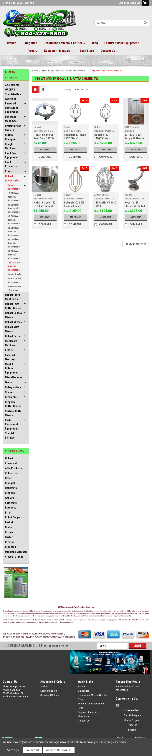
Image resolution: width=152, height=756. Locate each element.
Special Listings (9, 435)
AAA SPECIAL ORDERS (13, 87)
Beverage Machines (10, 119)
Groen (8, 478)
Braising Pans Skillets (13, 128)
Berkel (9, 522)
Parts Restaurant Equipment (11, 424)
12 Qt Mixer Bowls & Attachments (14, 197)
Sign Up (135, 2)
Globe (8, 527)
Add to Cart (45, 149)
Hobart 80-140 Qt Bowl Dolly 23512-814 (44, 138)
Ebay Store (87, 51)
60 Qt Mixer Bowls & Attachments (14, 243)
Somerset (11, 502)
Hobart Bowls (14, 274)
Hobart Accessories (12, 178)
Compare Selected (135, 244)
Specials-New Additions (13, 96)
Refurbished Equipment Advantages (127, 688)
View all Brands (14, 556)
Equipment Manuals (57, 51)
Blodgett (10, 483)
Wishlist (44, 686)
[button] (76, 615)
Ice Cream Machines (11, 343)
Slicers (9, 392)
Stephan (10, 493)
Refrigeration (13, 387)
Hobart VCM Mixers (12, 329)
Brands (11, 43)
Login (122, 2)
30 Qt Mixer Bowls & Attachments (14, 220)
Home (35, 71)
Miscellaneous (13, 377)
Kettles (9, 350)
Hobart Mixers (13, 322)
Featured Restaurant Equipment (11, 108)
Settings (13, 750)
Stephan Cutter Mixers (13, 404)
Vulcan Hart (12, 473)
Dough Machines (10, 146)
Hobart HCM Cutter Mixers (13, 306)
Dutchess (10, 507)
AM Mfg (9, 497)
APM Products (13, 468)
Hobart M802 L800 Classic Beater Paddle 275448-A (74, 206)
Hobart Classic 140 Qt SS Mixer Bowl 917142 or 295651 (44, 206)
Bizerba (9, 542)
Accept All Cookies (59, 750)
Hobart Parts (12, 336)
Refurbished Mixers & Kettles (63, 43)
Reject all (32, 750)
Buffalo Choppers (10, 137)
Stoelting (10, 547)
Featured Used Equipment (121, 43)
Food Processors (12, 164)
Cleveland (11, 463)
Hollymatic (11, 488)
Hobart (9, 458)
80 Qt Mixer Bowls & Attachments (14, 255)
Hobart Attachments (14, 187)
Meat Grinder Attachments (14, 280)
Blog (95, 43)
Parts (31, 51)
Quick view (45, 122)
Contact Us (108, 51)
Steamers (10, 397)
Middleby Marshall (16, 552)
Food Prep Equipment (11, 155)
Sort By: (67, 89)
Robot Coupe (12, 517)
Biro (7, 512)
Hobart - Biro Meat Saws (12, 297)
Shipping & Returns (50, 695)
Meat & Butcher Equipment (11, 368)
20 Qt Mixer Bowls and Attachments (14, 208)
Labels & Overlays (10, 357)
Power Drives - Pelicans (14, 288)
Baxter (9, 537)
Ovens (8, 382)
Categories (30, 43)
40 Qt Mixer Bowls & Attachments (14, 232)
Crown (9, 532)
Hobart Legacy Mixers (13, 315)
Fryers (9, 171)
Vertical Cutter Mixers (14, 413)
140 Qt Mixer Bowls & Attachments (14, 266)
